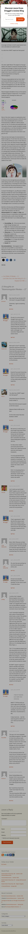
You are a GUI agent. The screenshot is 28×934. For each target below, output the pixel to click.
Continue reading (14, 23)
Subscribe (20, 19)
